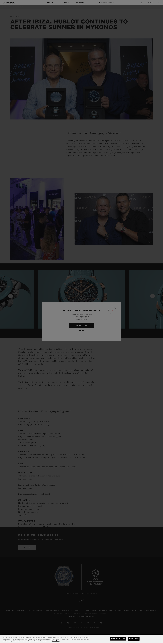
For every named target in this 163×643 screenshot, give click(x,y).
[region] (81, 639)
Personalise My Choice (118, 638)
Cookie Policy (56, 641)
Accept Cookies (133, 638)
